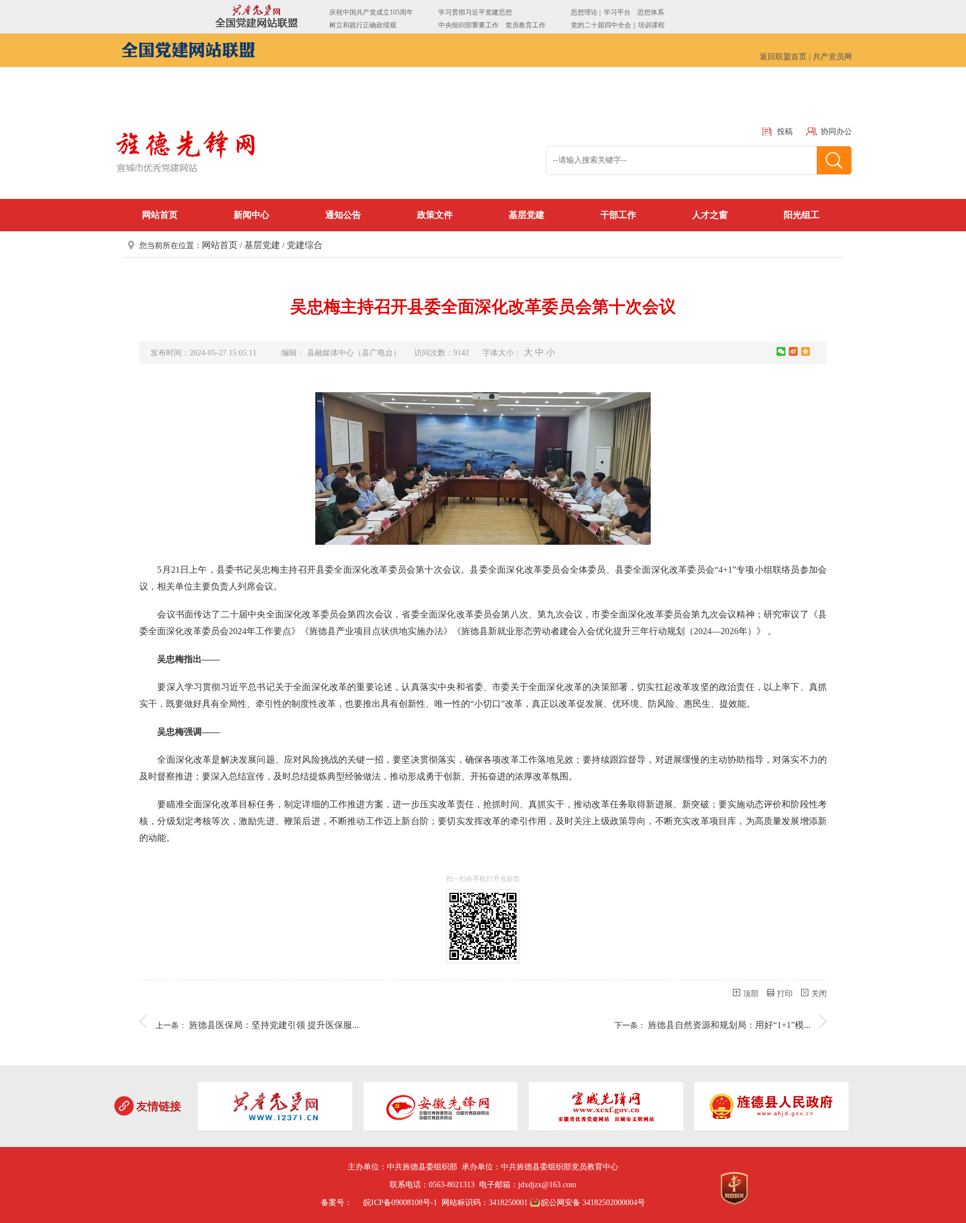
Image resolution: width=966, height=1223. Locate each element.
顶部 (751, 993)
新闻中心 (251, 215)
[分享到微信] (780, 351)
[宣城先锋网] (606, 1108)
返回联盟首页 (783, 57)
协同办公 (836, 131)
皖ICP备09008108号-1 (400, 1202)
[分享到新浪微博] (793, 351)
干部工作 (618, 215)
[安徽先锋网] (440, 1108)
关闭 (819, 993)
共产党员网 (832, 57)
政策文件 (435, 215)
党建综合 (305, 245)
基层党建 (526, 215)
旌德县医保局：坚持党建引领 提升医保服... (274, 1025)
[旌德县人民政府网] (771, 1108)
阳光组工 (802, 215)
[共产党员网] (275, 1108)
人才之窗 (710, 215)
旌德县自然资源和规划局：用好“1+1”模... (729, 1025)
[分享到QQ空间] (805, 351)
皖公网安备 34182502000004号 (593, 1202)
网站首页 (160, 215)
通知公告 (343, 215)
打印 (785, 993)
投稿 (785, 131)
